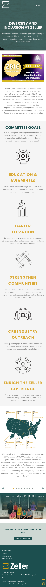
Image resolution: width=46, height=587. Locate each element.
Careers (4, 553)
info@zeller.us (6, 556)
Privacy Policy (23, 584)
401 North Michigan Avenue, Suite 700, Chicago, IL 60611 (19, 576)
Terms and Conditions (10, 584)
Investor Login (6, 551)
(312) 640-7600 (7, 559)
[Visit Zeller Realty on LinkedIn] (43, 579)
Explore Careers (23, 538)
